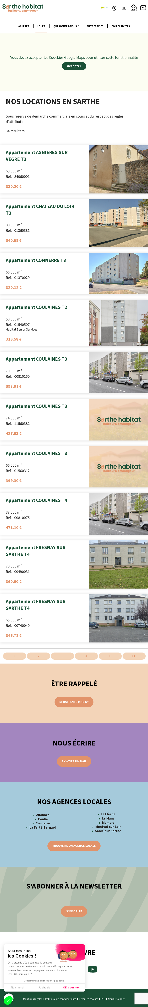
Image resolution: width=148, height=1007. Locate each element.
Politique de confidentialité (60, 999)
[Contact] (143, 8)
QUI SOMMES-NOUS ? (66, 26)
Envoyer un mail (74, 761)
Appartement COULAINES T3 (36, 359)
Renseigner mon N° (74, 702)
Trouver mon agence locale (74, 846)
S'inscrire (74, 911)
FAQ (103, 999)
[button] (8, 1000)
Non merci (17, 987)
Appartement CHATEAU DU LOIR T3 (40, 210)
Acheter (23, 26)
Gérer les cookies (88, 999)
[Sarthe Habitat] (23, 7)
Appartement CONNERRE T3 (36, 260)
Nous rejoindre (116, 999)
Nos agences (114, 8)
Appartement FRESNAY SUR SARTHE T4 (36, 551)
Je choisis (44, 987)
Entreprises (95, 26)
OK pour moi (71, 987)
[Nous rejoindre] (124, 8)
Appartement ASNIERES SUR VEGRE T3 (37, 156)
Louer (41, 26)
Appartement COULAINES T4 (36, 500)
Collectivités (121, 26)
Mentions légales (32, 999)
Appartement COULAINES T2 (36, 307)
